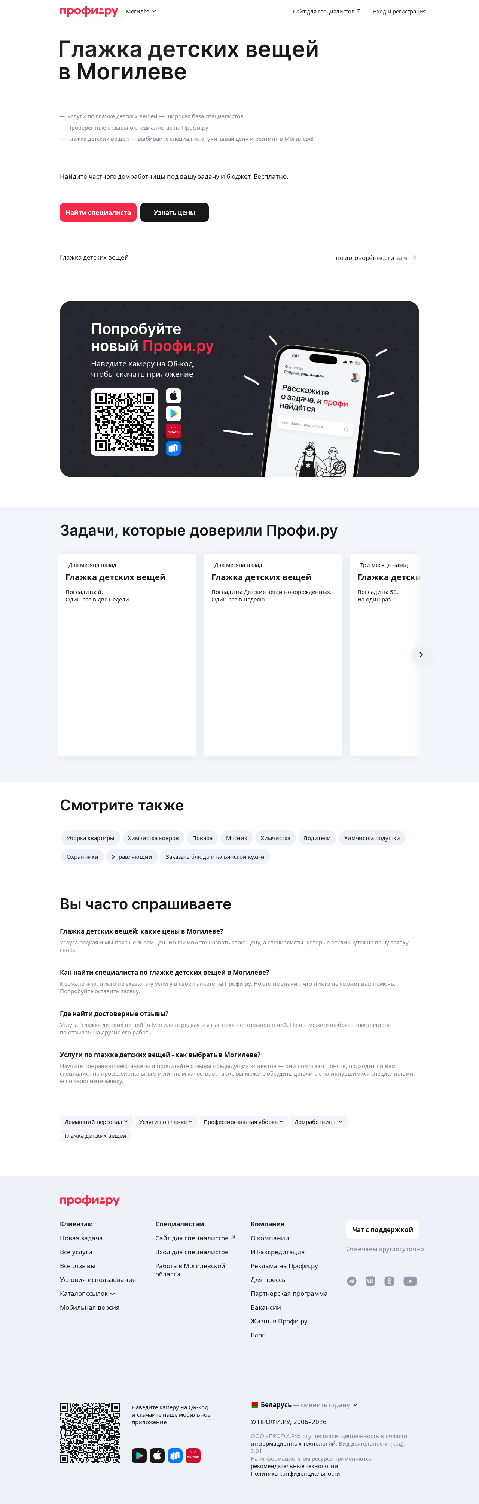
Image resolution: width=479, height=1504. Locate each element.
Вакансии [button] (266, 1307)
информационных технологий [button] (293, 1443)
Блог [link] (258, 1335)
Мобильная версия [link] (90, 1307)
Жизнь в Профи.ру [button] (279, 1321)
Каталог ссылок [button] (84, 1293)
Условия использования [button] (98, 1279)
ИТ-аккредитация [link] (278, 1251)
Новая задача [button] (81, 1238)
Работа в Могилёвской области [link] (190, 1269)
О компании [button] (270, 1238)
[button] (90, 837)
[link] (98, 212)
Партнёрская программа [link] (289, 1293)
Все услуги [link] (76, 1251)
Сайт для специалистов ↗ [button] (195, 1238)
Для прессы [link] (269, 1279)
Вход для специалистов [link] (192, 1251)
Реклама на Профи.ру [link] (284, 1265)
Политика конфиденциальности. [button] (296, 1473)
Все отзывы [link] (77, 1265)
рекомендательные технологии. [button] (295, 1466)
